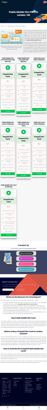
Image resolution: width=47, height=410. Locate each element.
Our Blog (38, 385)
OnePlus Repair (28, 384)
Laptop (15, 384)
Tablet (15, 382)
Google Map (38, 387)
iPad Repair (27, 382)
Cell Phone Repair (29, 381)
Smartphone (16, 381)
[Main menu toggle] (44, 2)
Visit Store (7, 111)
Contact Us (38, 384)
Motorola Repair (28, 390)
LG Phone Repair (28, 392)
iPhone (15, 385)
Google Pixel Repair (29, 388)
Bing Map (38, 389)
